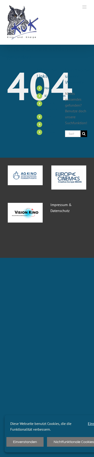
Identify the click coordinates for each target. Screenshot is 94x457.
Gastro (49, 124)
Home (48, 88)
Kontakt (49, 132)
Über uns (50, 117)
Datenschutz (60, 210)
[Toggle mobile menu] (84, 7)
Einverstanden (25, 442)
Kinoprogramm (54, 96)
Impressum (59, 204)
